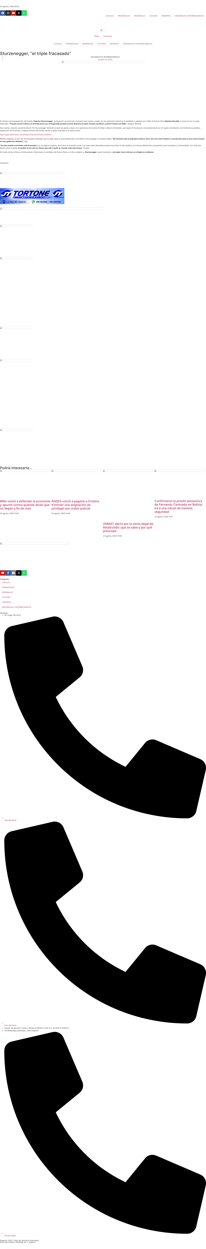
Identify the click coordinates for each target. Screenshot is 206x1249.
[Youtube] (2, 573)
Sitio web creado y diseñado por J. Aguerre (17, 1242)
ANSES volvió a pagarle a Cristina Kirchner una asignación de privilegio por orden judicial (75, 504)
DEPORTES (114, 44)
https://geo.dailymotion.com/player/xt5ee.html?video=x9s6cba (25, 134)
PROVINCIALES (72, 44)
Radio (96, 36)
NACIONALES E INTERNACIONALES (137, 44)
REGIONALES (88, 44)
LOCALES (58, 44)
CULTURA (102, 44)
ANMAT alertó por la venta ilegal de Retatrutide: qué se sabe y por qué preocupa (128, 527)
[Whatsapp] (24, 573)
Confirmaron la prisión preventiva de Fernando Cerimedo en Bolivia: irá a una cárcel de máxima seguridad (178, 506)
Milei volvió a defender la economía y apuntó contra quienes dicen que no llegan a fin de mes (25, 504)
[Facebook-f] (8, 573)
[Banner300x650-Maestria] (16, 258)
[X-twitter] (18, 573)
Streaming (107, 36)
